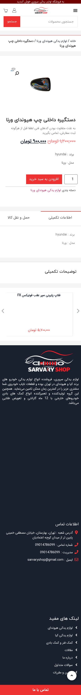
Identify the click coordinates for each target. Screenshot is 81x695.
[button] (3, 311)
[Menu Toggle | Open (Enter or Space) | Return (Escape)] (75, 10)
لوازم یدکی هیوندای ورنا (52, 41)
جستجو (12, 21)
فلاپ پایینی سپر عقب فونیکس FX (40, 295)
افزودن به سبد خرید (43, 179)
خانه (73, 41)
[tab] (61, 217)
